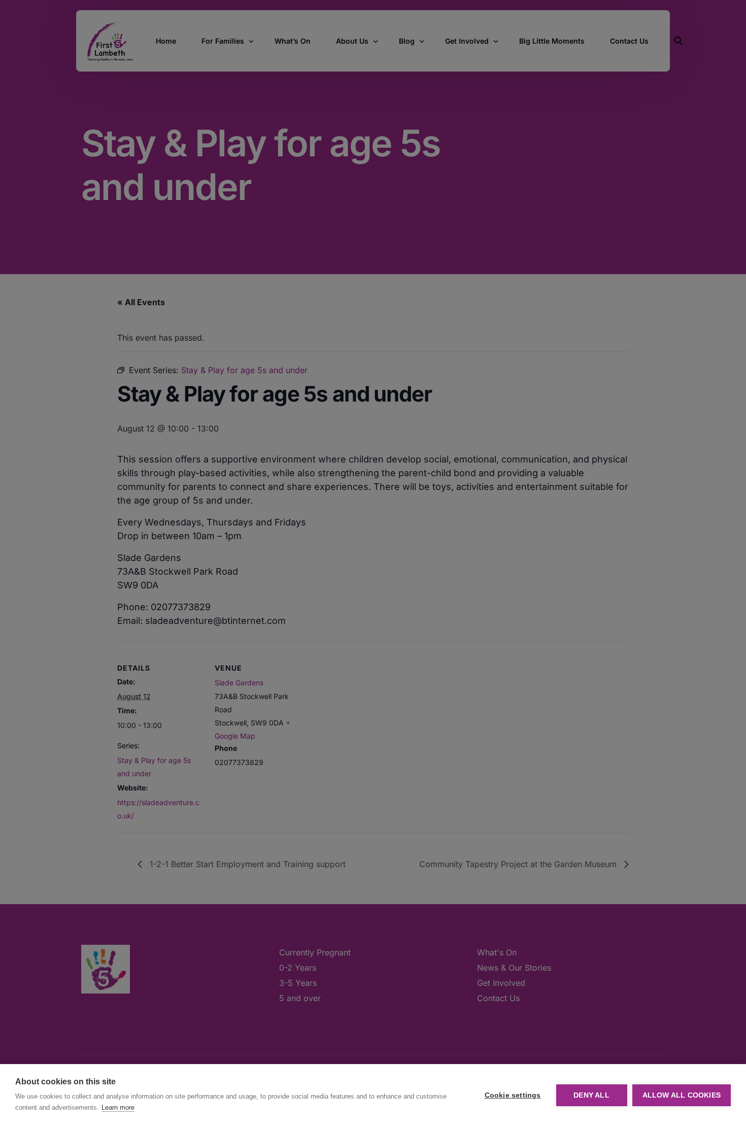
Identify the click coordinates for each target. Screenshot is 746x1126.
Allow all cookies (681, 1095)
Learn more (117, 1107)
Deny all (591, 1095)
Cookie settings (513, 1095)
